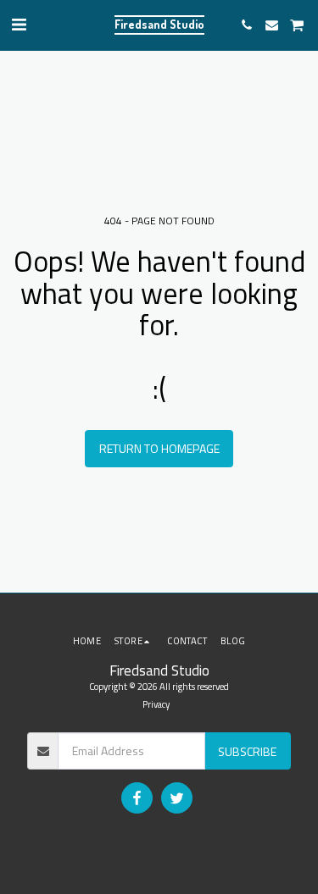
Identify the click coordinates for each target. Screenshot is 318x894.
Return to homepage (159, 448)
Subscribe (247, 751)
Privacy (156, 704)
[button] (18, 24)
